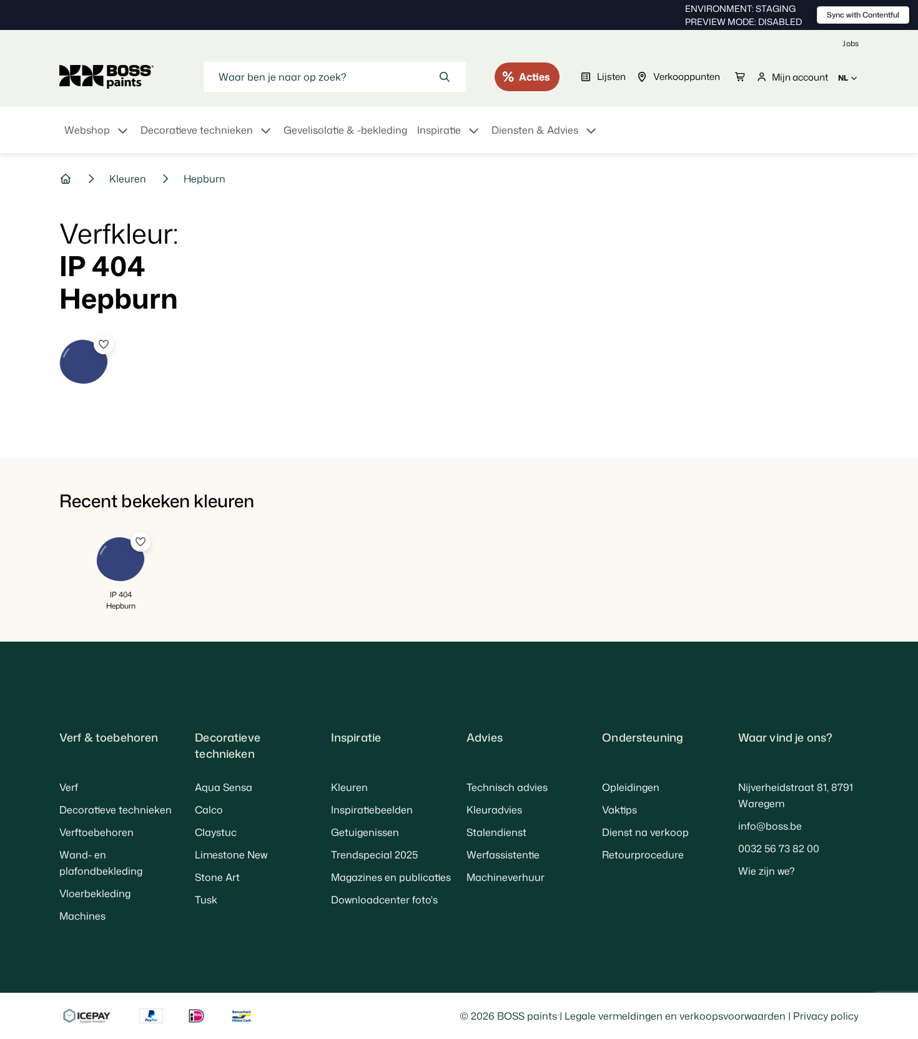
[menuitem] (97, 137)
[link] (850, 43)
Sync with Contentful (863, 14)
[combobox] (335, 77)
